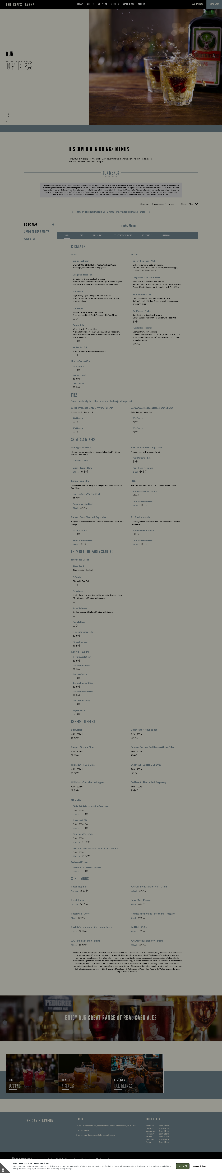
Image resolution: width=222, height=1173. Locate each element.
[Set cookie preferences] (5, 1168)
